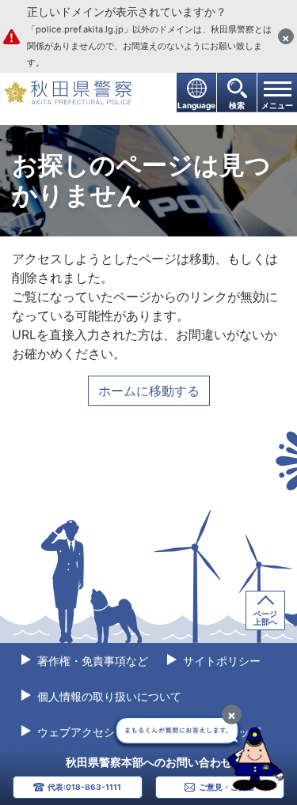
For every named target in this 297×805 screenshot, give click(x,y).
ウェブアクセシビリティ (96, 732)
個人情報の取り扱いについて (107, 696)
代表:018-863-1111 (84, 787)
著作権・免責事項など (91, 660)
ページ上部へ (265, 617)
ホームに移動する (149, 391)
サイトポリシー (220, 660)
